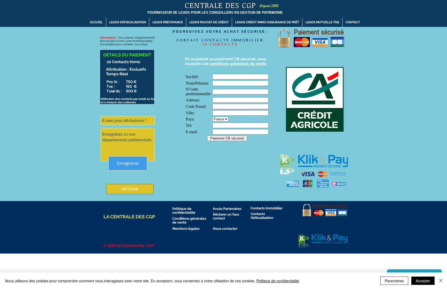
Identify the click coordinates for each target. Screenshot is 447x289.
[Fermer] (441, 281)
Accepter (423, 280)
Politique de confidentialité (277, 280)
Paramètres (394, 280)
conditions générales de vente (238, 63)
